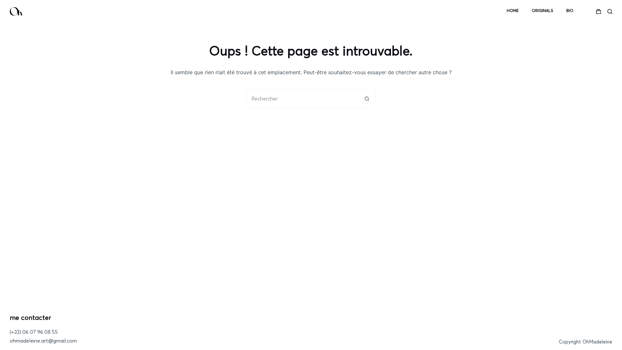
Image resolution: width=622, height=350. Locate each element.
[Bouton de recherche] (367, 99)
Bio (569, 11)
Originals (542, 11)
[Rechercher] (609, 11)
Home (513, 11)
